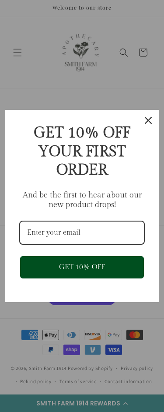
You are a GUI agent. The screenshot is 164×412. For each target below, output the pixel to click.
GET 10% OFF (82, 267)
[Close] (148, 120)
